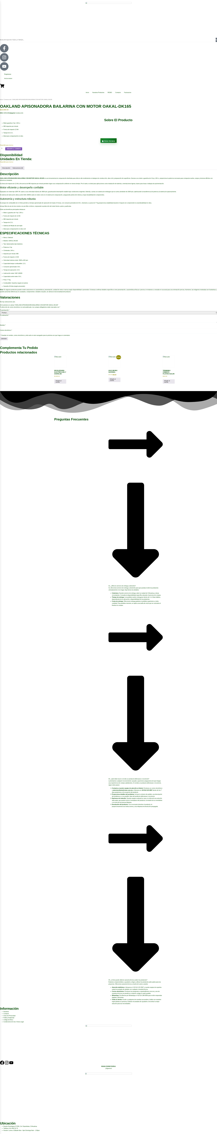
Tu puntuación (4, 310)
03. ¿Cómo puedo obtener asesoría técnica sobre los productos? (127, 980)
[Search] (216, 40)
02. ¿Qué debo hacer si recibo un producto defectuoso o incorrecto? (128, 779)
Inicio (87, 92)
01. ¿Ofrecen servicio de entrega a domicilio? (122, 586)
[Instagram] (7, 1063)
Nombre (3, 325)
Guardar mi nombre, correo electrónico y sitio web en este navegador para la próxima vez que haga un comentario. (35, 335)
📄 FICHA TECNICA (108, 141)
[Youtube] (11, 1063)
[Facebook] (2, 1063)
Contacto (118, 92)
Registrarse (7, 74)
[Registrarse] (2, 75)
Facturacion (127, 92)
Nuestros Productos (98, 92)
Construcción (7, 99)
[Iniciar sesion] (2, 79)
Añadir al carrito (14, 149)
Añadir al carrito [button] (58, 381)
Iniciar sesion (8, 78)
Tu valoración (4, 315)
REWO (110, 92)
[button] (135, 500)
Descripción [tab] (6, 168)
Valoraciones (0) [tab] (18, 168)
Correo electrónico (6, 330)
